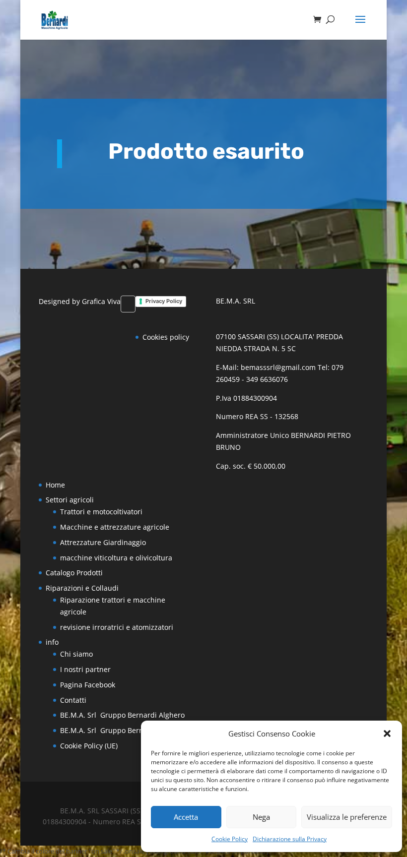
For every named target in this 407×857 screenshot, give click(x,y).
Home (55, 485)
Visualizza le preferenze (347, 817)
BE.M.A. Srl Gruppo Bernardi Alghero (122, 715)
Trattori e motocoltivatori (101, 511)
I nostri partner (85, 669)
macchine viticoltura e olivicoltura (116, 557)
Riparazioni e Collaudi (82, 588)
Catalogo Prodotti (74, 572)
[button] (387, 733)
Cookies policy (165, 337)
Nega (261, 817)
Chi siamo (76, 654)
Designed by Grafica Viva (80, 301)
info (52, 642)
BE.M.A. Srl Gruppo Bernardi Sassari (122, 730)
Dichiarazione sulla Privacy (290, 839)
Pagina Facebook (87, 684)
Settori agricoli (70, 499)
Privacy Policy (163, 301)
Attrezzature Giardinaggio (103, 542)
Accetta (186, 817)
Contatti (73, 700)
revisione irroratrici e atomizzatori (116, 627)
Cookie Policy (229, 839)
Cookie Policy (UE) (89, 745)
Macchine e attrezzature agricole (114, 527)
